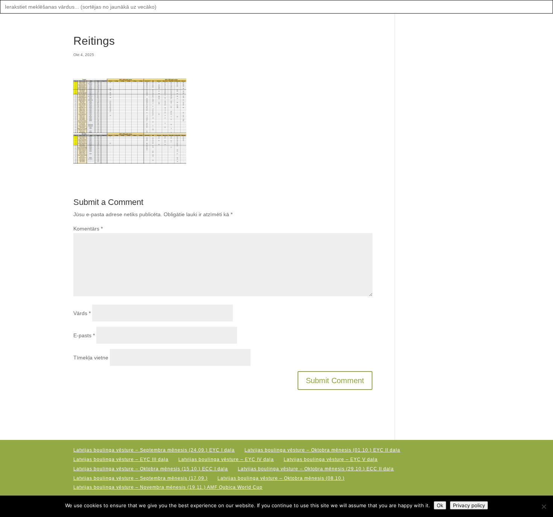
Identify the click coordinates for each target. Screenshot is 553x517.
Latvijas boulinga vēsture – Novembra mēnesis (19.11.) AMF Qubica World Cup (168, 487)
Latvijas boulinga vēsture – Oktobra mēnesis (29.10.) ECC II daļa (316, 469)
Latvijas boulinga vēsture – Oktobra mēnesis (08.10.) (281, 478)
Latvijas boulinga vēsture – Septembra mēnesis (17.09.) (140, 478)
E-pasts (84, 335)
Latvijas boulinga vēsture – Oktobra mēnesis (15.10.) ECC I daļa (150, 469)
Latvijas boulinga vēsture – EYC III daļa (121, 459)
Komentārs (88, 229)
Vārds (82, 313)
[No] (543, 506)
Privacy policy (469, 505)
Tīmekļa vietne (90, 358)
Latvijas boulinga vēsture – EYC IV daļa (226, 459)
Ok (440, 505)
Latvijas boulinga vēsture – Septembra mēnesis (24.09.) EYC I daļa (154, 450)
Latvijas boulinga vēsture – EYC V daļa (331, 459)
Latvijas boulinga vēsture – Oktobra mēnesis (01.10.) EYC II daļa (322, 450)
